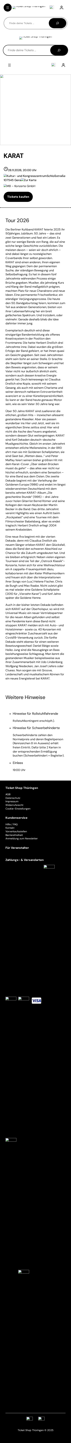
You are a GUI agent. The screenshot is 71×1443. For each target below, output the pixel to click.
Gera (17, 180)
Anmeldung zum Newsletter (21, 838)
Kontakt (9, 827)
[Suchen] (57, 23)
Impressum (11, 801)
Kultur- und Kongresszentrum (27, 176)
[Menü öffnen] (7, 7)
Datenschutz (12, 798)
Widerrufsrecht (14, 805)
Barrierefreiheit (14, 835)
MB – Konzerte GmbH (21, 186)
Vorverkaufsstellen (16, 831)
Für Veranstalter (17, 848)
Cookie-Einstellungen (17, 808)
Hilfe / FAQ (11, 824)
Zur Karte (30, 180)
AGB (7, 794)
